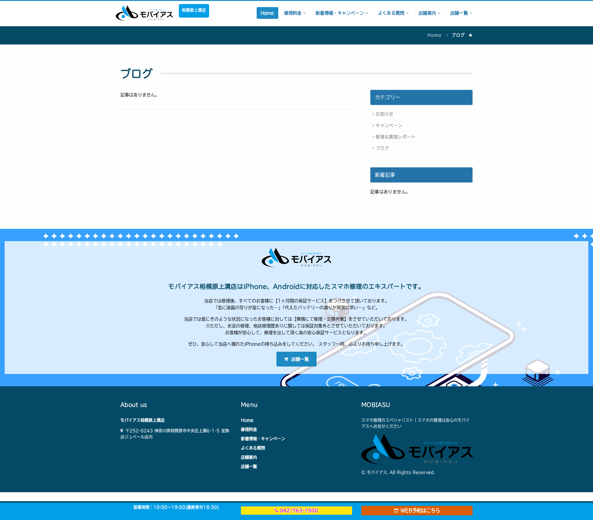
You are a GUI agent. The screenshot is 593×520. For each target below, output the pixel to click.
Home (267, 13)
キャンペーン (389, 125)
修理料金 (293, 13)
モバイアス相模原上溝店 (142, 420)
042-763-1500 (298, 510)
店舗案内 (428, 13)
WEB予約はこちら (419, 510)
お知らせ (384, 114)
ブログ (382, 148)
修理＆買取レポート (396, 137)
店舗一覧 (459, 13)
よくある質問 (392, 13)
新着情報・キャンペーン (340, 13)
